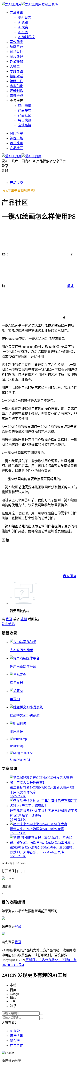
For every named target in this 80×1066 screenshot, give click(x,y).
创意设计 (16, 51)
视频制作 (16, 91)
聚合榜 (15, 1040)
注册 (24, 619)
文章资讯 (16, 12)
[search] (41, 1014)
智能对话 (16, 76)
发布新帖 (8, 624)
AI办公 (15, 1031)
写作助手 (16, 42)
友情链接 (24, 125)
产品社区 (24, 115)
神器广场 (16, 138)
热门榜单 (24, 105)
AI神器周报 (26, 37)
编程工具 (16, 81)
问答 (70, 286)
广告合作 (45, 960)
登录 (9, 619)
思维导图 (16, 71)
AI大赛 (23, 27)
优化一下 (58, 960)
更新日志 (24, 17)
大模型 (15, 66)
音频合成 (16, 96)
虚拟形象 (16, 86)
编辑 (21, 902)
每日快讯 (24, 120)
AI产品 (23, 32)
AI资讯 (23, 22)
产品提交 (24, 110)
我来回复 (69, 576)
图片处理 (16, 56)
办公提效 (16, 61)
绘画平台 (16, 47)
